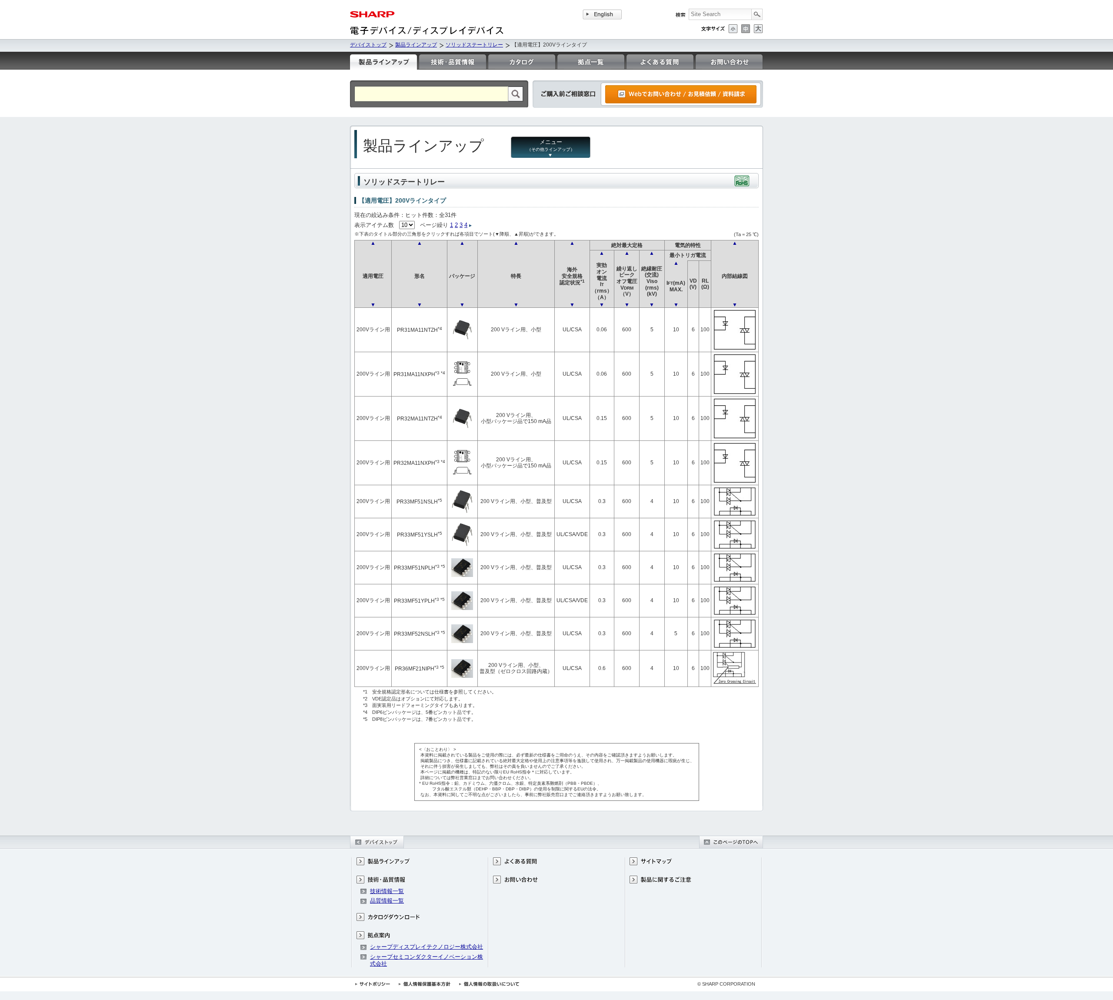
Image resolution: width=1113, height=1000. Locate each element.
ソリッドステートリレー (474, 45)
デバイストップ (368, 45)
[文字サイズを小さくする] (733, 28)
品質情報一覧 (387, 900)
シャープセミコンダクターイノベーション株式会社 (426, 960)
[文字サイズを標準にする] (745, 28)
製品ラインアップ (416, 45)
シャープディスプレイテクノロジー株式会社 (426, 946)
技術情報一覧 (387, 891)
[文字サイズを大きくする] (758, 28)
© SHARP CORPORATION (726, 984)
